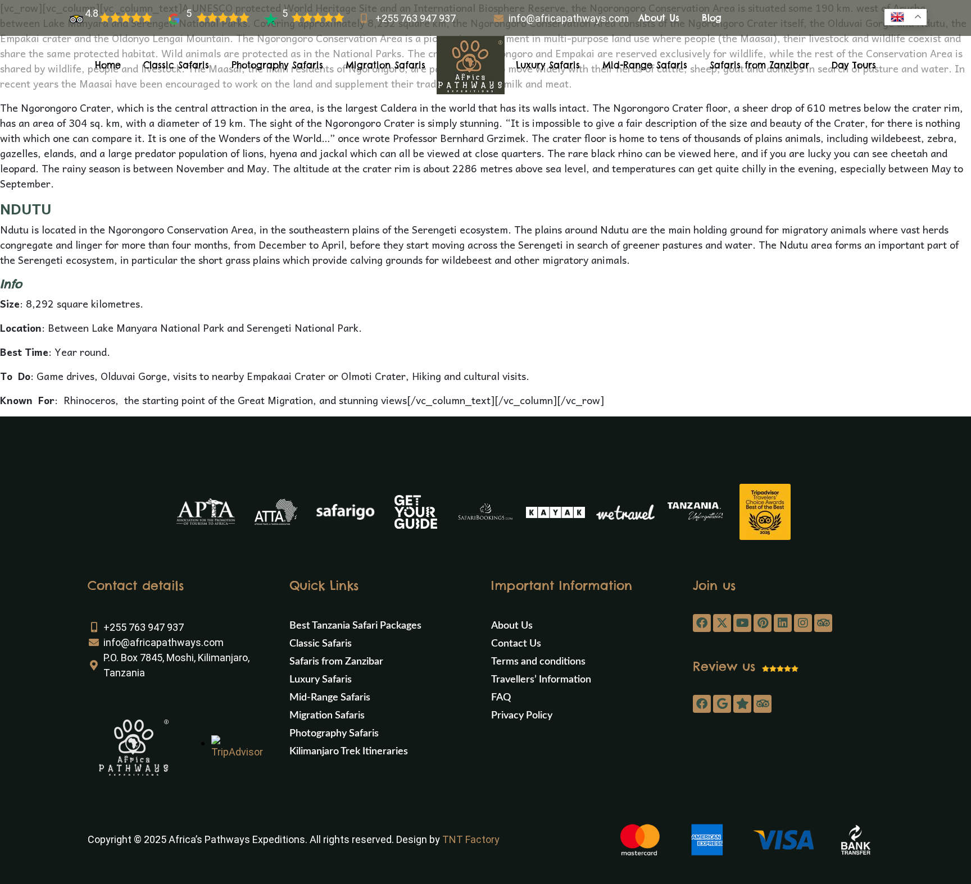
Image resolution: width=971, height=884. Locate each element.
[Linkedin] (783, 623)
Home (108, 65)
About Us (658, 18)
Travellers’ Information (541, 680)
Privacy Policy (521, 716)
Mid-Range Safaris (644, 65)
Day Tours (854, 65)
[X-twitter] (722, 623)
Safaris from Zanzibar (759, 65)
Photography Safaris (277, 65)
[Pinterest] (763, 623)
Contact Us (516, 644)
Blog (712, 18)
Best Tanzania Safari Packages (355, 626)
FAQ (501, 698)
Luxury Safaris (548, 65)
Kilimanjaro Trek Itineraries (348, 751)
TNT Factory (471, 839)
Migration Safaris (385, 65)
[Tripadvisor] (823, 623)
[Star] (742, 704)
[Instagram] (803, 623)
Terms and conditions (538, 662)
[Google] (722, 704)
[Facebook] (702, 623)
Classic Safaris (176, 65)
